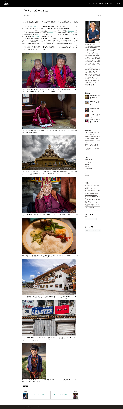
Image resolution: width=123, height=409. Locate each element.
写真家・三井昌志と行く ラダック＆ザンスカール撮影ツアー (92, 141)
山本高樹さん (36, 36)
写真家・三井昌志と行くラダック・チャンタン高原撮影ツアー (92, 145)
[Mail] (93, 85)
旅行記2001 (87, 171)
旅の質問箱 (87, 168)
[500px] (91, 85)
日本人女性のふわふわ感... (91, 195)
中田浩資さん (39, 34)
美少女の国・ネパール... (90, 188)
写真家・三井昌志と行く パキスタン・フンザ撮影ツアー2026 (92, 133)
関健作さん (71, 31)
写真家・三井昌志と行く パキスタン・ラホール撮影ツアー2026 (92, 137)
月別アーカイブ (88, 217)
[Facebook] (88, 85)
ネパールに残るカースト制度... (92, 193)
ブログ (86, 162)
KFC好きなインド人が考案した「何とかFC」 (92, 148)
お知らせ (87, 159)
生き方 (86, 175)
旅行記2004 (87, 173)
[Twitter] (86, 85)
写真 (86, 164)
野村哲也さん (51, 32)
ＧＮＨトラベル (34, 27)
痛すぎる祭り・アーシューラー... (92, 204)
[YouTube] (89, 85)
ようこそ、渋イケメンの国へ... (92, 203)
